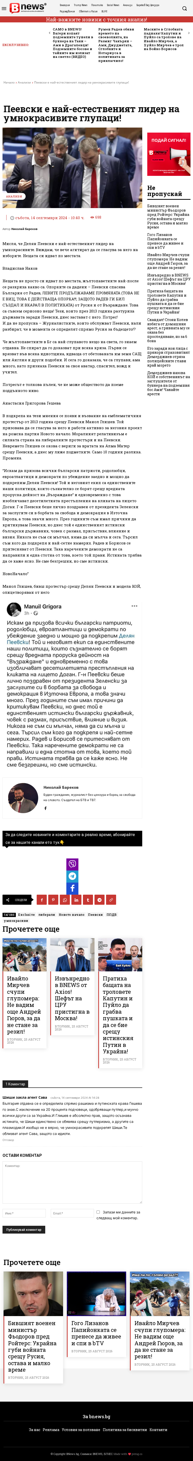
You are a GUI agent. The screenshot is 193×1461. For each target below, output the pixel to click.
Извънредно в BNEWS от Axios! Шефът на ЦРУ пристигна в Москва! (72, 998)
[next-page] (188, 33)
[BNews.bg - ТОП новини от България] (28, 8)
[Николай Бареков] (23, 798)
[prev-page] (49, 33)
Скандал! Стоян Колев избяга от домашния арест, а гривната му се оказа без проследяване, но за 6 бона (168, 330)
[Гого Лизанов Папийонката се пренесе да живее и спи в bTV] (96, 1294)
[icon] (72, 866)
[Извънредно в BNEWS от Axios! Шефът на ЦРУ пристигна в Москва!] (72, 954)
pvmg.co (137, 1454)
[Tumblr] (88, 900)
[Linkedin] (76, 900)
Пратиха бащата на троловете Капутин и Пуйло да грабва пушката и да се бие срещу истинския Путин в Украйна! (118, 1015)
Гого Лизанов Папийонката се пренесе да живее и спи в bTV (165, 241)
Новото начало (72, 915)
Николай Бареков (24, 229)
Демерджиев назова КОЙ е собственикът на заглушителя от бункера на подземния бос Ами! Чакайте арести (168, 383)
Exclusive (26, 915)
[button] (184, 8)
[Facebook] (45, 807)
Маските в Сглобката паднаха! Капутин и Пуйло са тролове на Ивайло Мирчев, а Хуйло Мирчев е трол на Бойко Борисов (164, 39)
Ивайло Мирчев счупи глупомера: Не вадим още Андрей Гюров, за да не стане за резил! (24, 1005)
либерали (46, 915)
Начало (9, 82)
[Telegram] (99, 900)
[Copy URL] (111, 900)
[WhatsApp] (65, 900)
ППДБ (112, 915)
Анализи (24, 82)
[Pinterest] (53, 900)
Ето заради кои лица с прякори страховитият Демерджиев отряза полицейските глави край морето (168, 357)
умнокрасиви (16, 921)
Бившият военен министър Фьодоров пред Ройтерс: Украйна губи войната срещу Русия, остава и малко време (168, 216)
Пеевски (95, 915)
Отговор (8, 1140)
